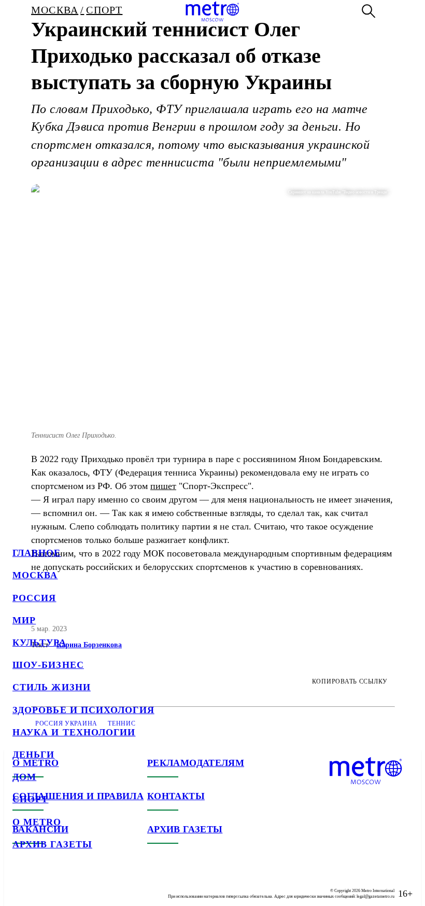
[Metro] (212, 11)
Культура (39, 642)
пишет (163, 486)
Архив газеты (52, 844)
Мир (24, 620)
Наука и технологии (73, 732)
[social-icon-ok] (62, 885)
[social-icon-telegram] (41, 885)
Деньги (33, 754)
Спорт (30, 799)
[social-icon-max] (83, 885)
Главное (36, 553)
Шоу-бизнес (48, 665)
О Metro (37, 822)
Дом (24, 777)
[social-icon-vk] (20, 885)
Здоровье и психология (83, 710)
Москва (35, 575)
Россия (34, 598)
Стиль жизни (51, 687)
